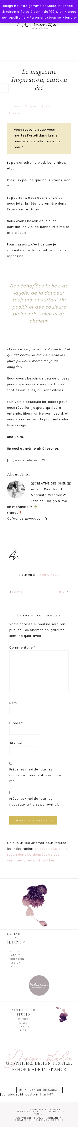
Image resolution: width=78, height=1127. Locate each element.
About (15, 955)
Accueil (15, 951)
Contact (23, 1026)
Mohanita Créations (39, 31)
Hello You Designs (48, 1120)
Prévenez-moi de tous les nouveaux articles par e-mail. (34, 802)
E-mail (16, 723)
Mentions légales (30, 1111)
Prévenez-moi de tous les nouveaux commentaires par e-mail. (36, 775)
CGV (19, 1109)
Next (62, 592)
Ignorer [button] (71, 17)
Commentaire (22, 647)
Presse (23, 1019)
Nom (14, 703)
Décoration (15, 959)
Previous (19, 592)
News (23, 1023)
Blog (23, 1030)
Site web (16, 743)
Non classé (49, 575)
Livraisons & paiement (44, 1109)
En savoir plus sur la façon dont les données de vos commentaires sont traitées (37, 855)
